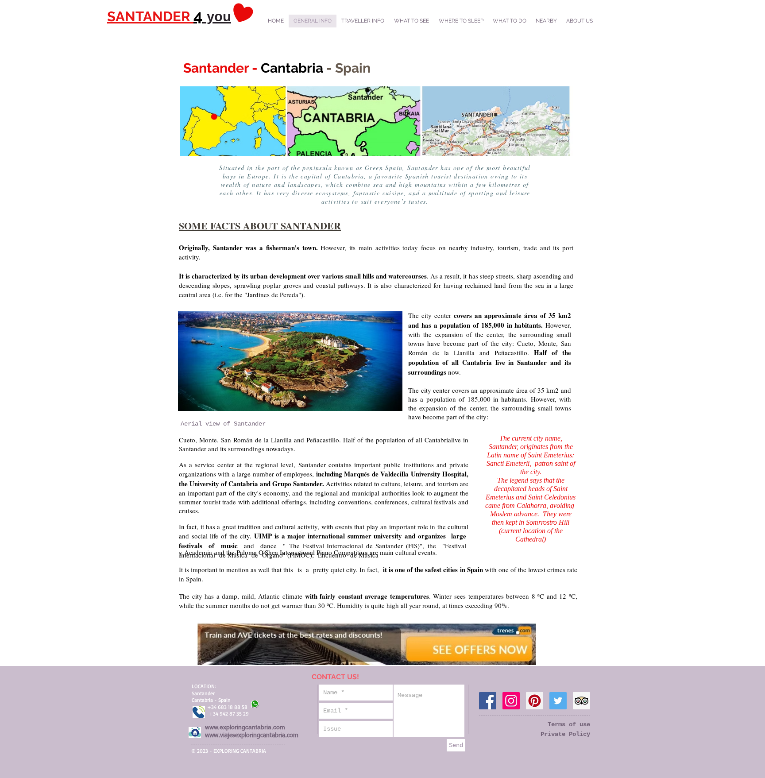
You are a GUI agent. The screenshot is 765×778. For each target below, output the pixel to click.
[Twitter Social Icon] (558, 700)
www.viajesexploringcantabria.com (251, 735)
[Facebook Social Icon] (487, 700)
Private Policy (565, 734)
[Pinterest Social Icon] (534, 700)
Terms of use (569, 724)
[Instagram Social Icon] (511, 700)
